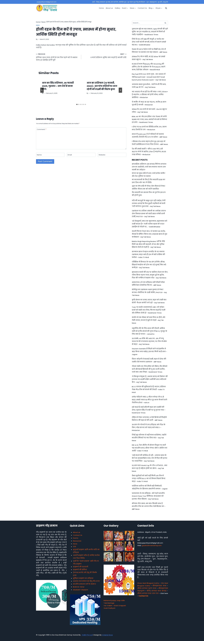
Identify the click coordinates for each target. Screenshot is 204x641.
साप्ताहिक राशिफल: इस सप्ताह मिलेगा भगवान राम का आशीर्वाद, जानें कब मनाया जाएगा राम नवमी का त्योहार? (149, 167)
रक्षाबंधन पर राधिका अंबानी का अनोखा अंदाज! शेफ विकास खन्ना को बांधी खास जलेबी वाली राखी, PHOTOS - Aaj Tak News (149, 214)
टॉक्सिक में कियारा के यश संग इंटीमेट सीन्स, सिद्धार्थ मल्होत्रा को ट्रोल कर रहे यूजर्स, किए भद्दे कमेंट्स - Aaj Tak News (149, 265)
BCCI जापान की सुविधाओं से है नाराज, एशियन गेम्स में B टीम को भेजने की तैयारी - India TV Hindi (149, 389)
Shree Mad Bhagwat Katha (148, 583)
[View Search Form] (166, 8)
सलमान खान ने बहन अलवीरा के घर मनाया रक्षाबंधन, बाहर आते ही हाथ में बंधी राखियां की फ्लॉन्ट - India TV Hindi (148, 254)
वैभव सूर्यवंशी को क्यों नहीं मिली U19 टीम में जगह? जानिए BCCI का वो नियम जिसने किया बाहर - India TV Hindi (148, 478)
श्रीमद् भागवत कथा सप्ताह (156, 591)
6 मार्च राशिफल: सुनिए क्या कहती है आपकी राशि (108, 55)
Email (70, 155)
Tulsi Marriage (109, 603)
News (38, 25)
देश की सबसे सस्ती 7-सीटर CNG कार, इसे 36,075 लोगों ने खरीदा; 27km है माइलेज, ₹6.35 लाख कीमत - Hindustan (149, 152)
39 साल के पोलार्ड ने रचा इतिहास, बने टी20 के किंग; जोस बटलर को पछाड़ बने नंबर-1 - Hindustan (148, 427)
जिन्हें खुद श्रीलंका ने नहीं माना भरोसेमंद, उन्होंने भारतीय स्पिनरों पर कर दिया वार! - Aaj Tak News (149, 438)
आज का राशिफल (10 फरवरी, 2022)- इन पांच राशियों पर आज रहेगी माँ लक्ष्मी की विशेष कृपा (102, 86)
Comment (41, 129)
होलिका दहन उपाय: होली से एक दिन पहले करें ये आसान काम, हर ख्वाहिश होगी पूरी (56, 57)
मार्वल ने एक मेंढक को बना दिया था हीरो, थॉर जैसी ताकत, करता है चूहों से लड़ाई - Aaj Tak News (148, 320)
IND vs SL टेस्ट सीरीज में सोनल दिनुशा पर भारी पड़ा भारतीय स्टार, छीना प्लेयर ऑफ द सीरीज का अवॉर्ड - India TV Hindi (149, 448)
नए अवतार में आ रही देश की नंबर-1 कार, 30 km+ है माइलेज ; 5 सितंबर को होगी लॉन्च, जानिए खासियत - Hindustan (150, 94)
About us (109, 8)
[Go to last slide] (42, 90)
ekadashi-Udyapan (80, 590)
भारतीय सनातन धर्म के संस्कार (84, 584)
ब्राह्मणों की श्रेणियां (80, 569)
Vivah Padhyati (109, 608)
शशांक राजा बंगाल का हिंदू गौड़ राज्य (86, 581)
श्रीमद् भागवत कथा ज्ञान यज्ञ (147, 593)
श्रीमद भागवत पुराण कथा (146, 588)
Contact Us (142, 8)
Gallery (117, 8)
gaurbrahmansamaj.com (152, 545)
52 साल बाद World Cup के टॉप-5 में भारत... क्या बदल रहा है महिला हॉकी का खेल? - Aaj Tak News (149, 468)
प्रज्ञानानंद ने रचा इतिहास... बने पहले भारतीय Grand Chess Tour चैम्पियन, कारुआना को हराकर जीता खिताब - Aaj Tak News (148, 496)
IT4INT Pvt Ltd (86, 635)
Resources (77, 541)
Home (101, 8)
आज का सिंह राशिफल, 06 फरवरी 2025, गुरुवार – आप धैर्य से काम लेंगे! (58, 86)
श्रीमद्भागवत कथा (159, 586)
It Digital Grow (107, 635)
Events (75, 538)
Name (39, 155)
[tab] (76, 104)
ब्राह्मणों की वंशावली (80, 567)
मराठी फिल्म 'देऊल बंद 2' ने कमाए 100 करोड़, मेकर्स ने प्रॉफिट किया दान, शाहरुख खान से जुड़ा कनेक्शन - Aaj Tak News (149, 234)
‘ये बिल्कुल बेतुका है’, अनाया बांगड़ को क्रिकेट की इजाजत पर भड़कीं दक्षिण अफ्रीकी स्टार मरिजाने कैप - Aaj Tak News (150, 379)
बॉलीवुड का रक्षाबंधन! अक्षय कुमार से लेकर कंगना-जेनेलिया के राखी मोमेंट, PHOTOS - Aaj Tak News (149, 292)
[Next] (120, 90)
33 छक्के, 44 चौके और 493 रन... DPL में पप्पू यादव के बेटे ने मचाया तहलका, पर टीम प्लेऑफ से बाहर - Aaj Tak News (149, 341)
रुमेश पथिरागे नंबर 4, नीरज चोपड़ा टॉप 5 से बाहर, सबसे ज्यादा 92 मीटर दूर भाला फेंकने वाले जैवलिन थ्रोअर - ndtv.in (149, 400)
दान (74, 547)
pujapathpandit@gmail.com (46, 2)
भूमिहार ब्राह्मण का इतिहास (83, 578)
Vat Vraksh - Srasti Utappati (115, 605)
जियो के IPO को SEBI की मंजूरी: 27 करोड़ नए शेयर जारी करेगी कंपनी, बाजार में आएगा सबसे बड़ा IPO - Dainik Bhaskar (149, 42)
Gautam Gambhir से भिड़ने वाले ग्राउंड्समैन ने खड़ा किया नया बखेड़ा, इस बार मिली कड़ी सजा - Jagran (149, 351)
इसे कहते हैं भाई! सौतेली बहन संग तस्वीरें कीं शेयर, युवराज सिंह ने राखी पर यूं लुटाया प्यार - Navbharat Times (148, 410)
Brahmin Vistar (78, 587)
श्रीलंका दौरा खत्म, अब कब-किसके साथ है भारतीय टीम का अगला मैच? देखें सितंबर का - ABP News (148, 506)
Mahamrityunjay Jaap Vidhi (114, 600)
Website (102, 155)
